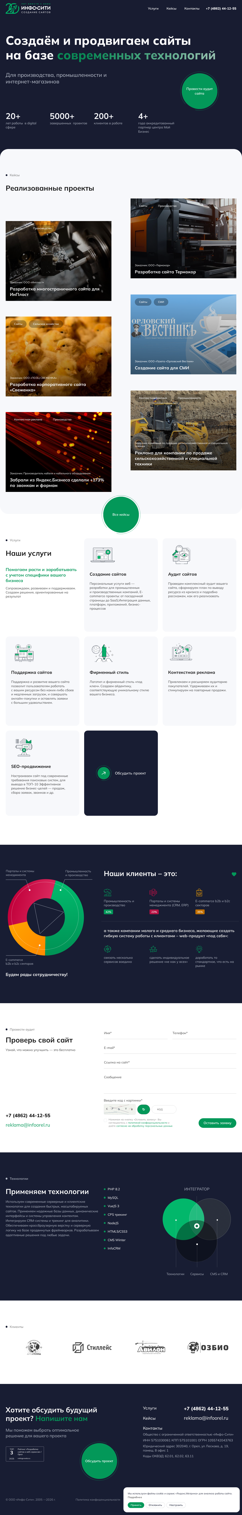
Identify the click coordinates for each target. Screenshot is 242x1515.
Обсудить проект (130, 773)
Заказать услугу (133, 621)
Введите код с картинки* (123, 1100)
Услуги (153, 8)
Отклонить (155, 1505)
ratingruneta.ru (24, 1458)
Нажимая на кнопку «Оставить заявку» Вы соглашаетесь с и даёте (141, 1122)
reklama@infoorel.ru (28, 1125)
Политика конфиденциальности (98, 1499)
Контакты (191, 8)
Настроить (176, 1505)
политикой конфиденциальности (147, 1122)
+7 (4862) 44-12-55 (221, 8)
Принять (136, 1505)
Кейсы (171, 8)
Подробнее (135, 1497)
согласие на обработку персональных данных (144, 1125)
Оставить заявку (217, 1123)
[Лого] (28, 8)
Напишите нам (61, 1418)
